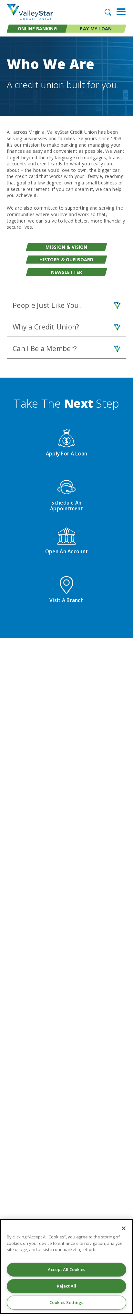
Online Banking (37, 29)
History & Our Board (66, 259)
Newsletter (66, 272)
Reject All (66, 1286)
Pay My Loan (96, 29)
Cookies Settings (66, 1302)
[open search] (108, 12)
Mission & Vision (66, 247)
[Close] (124, 1228)
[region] (66, 1266)
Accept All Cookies (66, 1269)
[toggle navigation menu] (119, 11)
